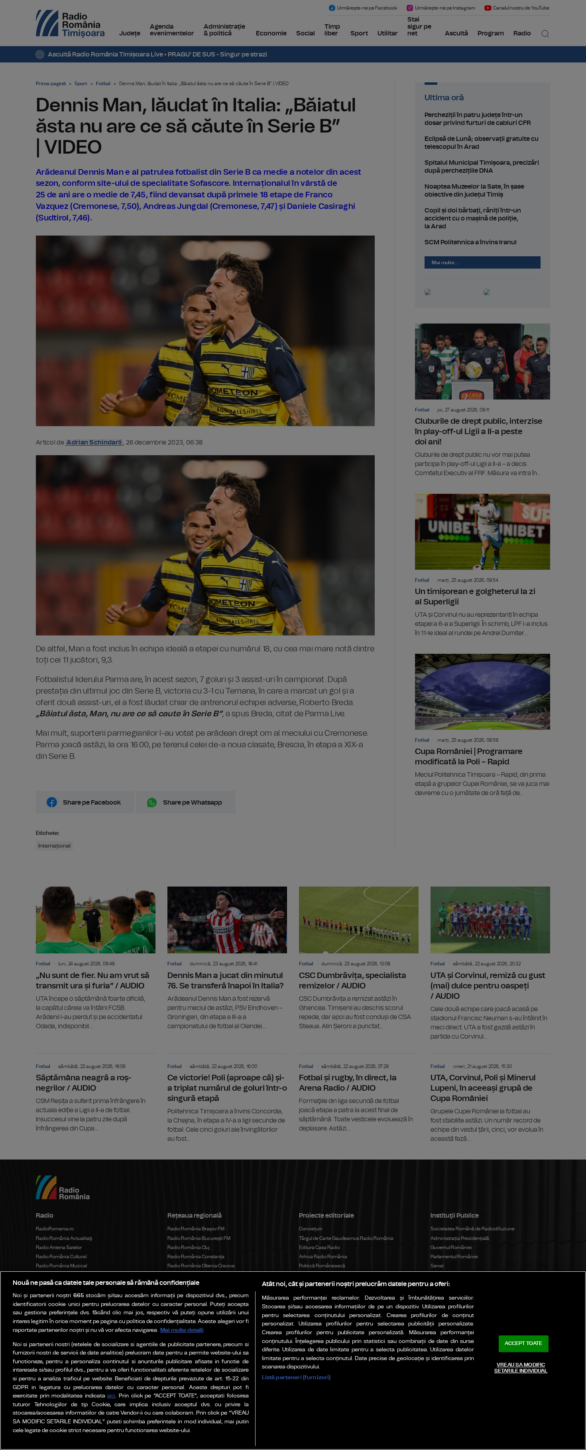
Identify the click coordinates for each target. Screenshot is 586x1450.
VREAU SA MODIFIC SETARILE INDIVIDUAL (520, 1368)
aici (111, 1396)
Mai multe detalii (182, 1330)
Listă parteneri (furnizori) (296, 1377)
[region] (293, 1360)
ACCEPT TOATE (523, 1343)
